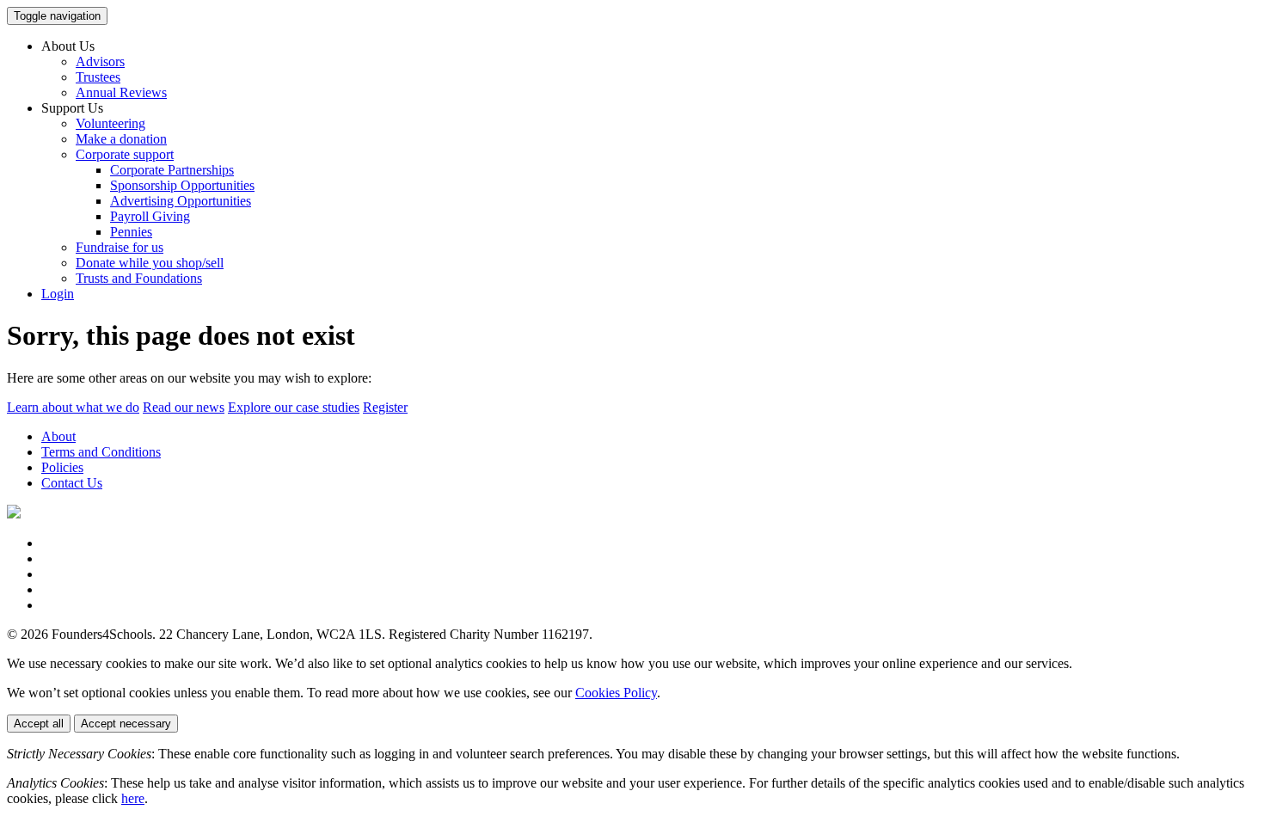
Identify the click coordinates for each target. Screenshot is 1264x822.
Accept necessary (126, 723)
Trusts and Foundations (139, 278)
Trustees (98, 77)
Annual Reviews (121, 92)
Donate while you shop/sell (150, 262)
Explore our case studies (293, 407)
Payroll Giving (150, 216)
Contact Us (71, 482)
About (58, 436)
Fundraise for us (119, 247)
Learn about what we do (73, 407)
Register (385, 407)
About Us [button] (68, 46)
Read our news (183, 407)
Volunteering (110, 123)
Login (57, 293)
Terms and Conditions (101, 452)
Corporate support (125, 154)
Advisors (100, 61)
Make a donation (121, 139)
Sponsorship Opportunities (182, 185)
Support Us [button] (72, 108)
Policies (62, 467)
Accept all (39, 723)
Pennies (131, 231)
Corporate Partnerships (172, 170)
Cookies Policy (616, 692)
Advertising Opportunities (180, 200)
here (132, 798)
